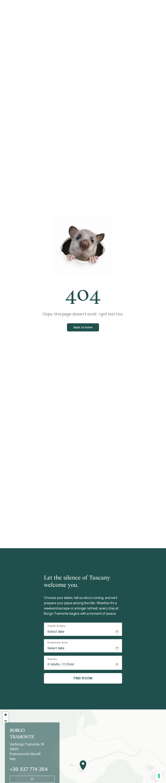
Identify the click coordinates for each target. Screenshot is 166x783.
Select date (55, 631)
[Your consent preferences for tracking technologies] (159, 776)
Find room (83, 678)
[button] (83, 765)
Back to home (83, 327)
